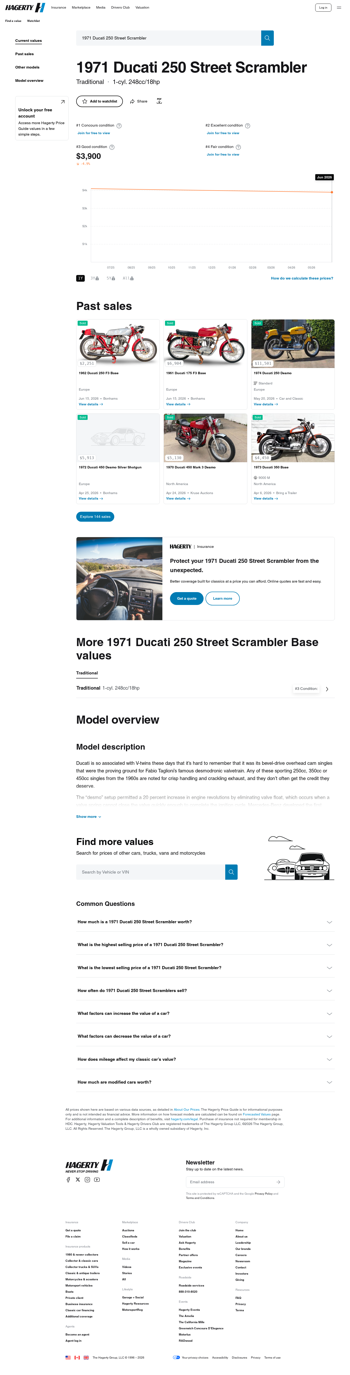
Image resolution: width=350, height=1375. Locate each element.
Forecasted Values (257, 1114)
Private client (74, 1297)
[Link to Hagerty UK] (86, 1357)
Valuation (185, 1236)
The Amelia (186, 1315)
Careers (241, 1255)
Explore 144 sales (95, 517)
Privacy (240, 1304)
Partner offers (188, 1255)
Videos (126, 1266)
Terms (239, 1310)
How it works (131, 1248)
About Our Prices (187, 1109)
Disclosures (239, 1357)
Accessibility (220, 1357)
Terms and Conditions (200, 1197)
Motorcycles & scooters (81, 1279)
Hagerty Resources (135, 1303)
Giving (239, 1279)
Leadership (243, 1242)
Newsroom (242, 1261)
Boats (69, 1291)
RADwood (185, 1340)
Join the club (187, 1230)
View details (88, 404)
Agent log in (73, 1340)
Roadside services (191, 1285)
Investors (241, 1273)
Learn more (222, 598)
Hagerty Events (189, 1309)
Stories (127, 1273)
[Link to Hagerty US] (68, 1357)
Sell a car (128, 1242)
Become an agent (77, 1334)
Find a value (13, 20)
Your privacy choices (195, 1357)
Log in (323, 7)
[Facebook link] (68, 1179)
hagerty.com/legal (184, 1119)
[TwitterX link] (78, 1179)
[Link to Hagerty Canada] (77, 1357)
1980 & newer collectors (81, 1254)
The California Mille (192, 1322)
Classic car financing (79, 1310)
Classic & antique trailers (82, 1273)
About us (241, 1236)
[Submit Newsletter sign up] (278, 1182)
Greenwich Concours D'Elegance (201, 1328)
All (124, 1279)
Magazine (185, 1261)
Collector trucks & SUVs (82, 1266)
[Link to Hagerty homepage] (89, 1166)
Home (239, 1230)
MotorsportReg (132, 1309)
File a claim (73, 1236)
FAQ (238, 1297)
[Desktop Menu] (339, 7)
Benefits (184, 1248)
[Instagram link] (87, 1179)
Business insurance (79, 1304)
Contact (240, 1267)
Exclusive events (190, 1267)
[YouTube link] (97, 1179)
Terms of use (272, 1357)
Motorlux (185, 1334)
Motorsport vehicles (79, 1285)
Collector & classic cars (81, 1260)
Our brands (243, 1248)
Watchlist (33, 20)
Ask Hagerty (187, 1242)
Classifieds (129, 1236)
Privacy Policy (264, 1193)
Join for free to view (94, 133)
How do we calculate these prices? (302, 278)
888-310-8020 (188, 1291)
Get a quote (186, 598)
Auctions (128, 1230)
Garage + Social (133, 1297)
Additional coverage (79, 1316)
